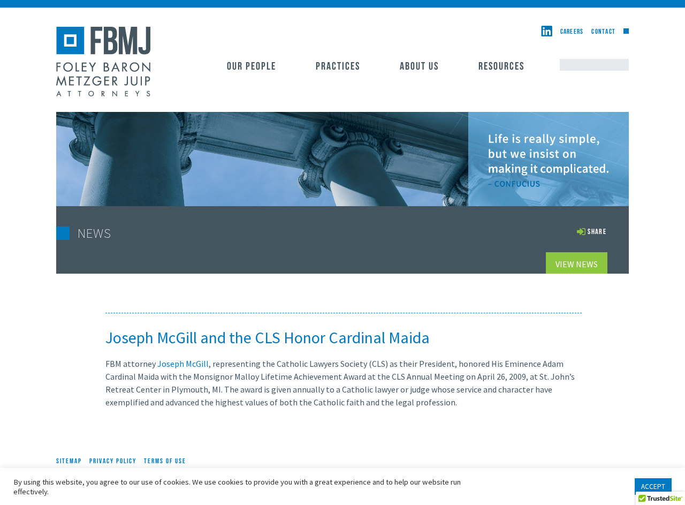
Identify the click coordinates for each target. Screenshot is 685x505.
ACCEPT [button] (653, 486)
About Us (419, 67)
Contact (603, 31)
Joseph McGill (183, 363)
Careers (572, 31)
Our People (251, 67)
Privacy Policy (112, 461)
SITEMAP (69, 461)
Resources (501, 67)
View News (576, 264)
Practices (338, 67)
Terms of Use (165, 461)
